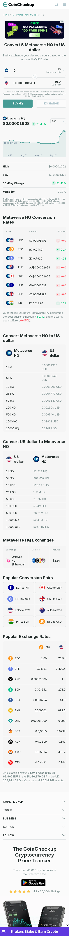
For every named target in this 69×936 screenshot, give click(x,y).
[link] (43, 15)
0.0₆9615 (41, 731)
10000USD (13, 526)
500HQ (11, 414)
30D (54, 121)
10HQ (10, 386)
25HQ (10, 393)
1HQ (9, 367)
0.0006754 (40, 699)
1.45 (64, 679)
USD (20, 240)
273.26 (62, 689)
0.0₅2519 (41, 741)
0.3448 (63, 762)
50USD (10, 499)
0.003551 (41, 689)
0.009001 (41, 710)
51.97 (63, 699)
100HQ (11, 407)
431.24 (62, 752)
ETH (20, 258)
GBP (20, 294)
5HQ (9, 378)
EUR (20, 285)
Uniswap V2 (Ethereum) (19, 560)
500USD (11, 512)
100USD (11, 506)
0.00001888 (39, 679)
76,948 (62, 658)
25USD (11, 492)
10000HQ (12, 428)
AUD (20, 267)
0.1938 (63, 741)
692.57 (62, 710)
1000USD (12, 519)
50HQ (10, 400)
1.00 (44, 658)
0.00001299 (39, 720)
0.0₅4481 (41, 762)
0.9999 (62, 720)
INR (20, 302)
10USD (10, 485)
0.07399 (62, 731)
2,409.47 (61, 668)
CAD (20, 276)
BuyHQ (18, 103)
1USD (10, 471)
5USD (10, 478)
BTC (20, 249)
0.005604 (41, 752)
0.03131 (42, 668)
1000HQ (11, 421)
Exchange (51, 103)
